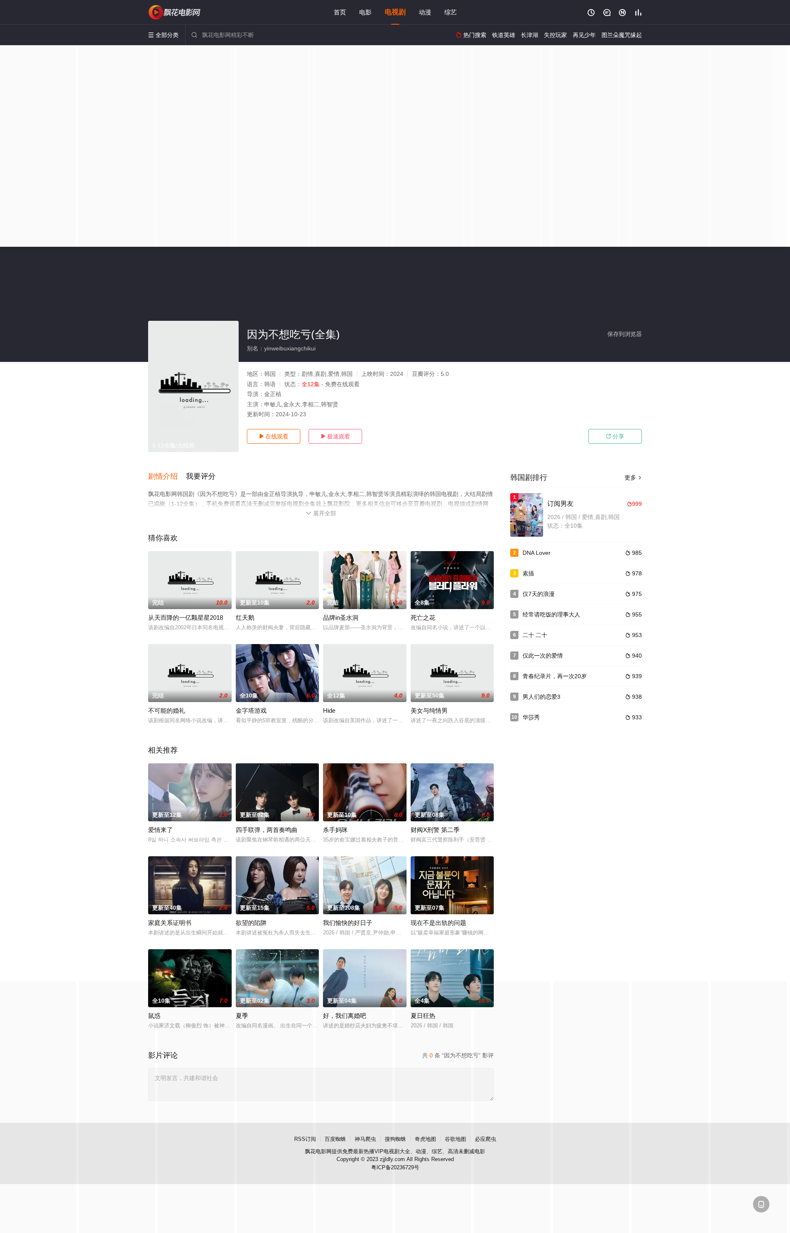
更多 (633, 477)
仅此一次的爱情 (543, 655)
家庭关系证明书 (169, 922)
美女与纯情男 (429, 710)
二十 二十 (535, 635)
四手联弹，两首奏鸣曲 (266, 829)
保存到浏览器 (624, 334)
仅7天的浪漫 (539, 594)
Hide (329, 710)
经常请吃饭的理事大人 (551, 614)
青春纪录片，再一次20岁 (555, 676)
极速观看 (335, 436)
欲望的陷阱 (251, 922)
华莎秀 (531, 717)
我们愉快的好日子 (347, 922)
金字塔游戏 (251, 710)
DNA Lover (537, 552)
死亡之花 (423, 617)
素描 (528, 573)
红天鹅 (245, 617)
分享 (615, 436)
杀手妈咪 (335, 829)
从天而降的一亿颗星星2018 (185, 617)
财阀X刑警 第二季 (435, 829)
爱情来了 (160, 829)
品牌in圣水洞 (340, 617)
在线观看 (273, 436)
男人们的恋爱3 (541, 696)
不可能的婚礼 (166, 710)
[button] (167, 477)
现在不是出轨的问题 (438, 922)
